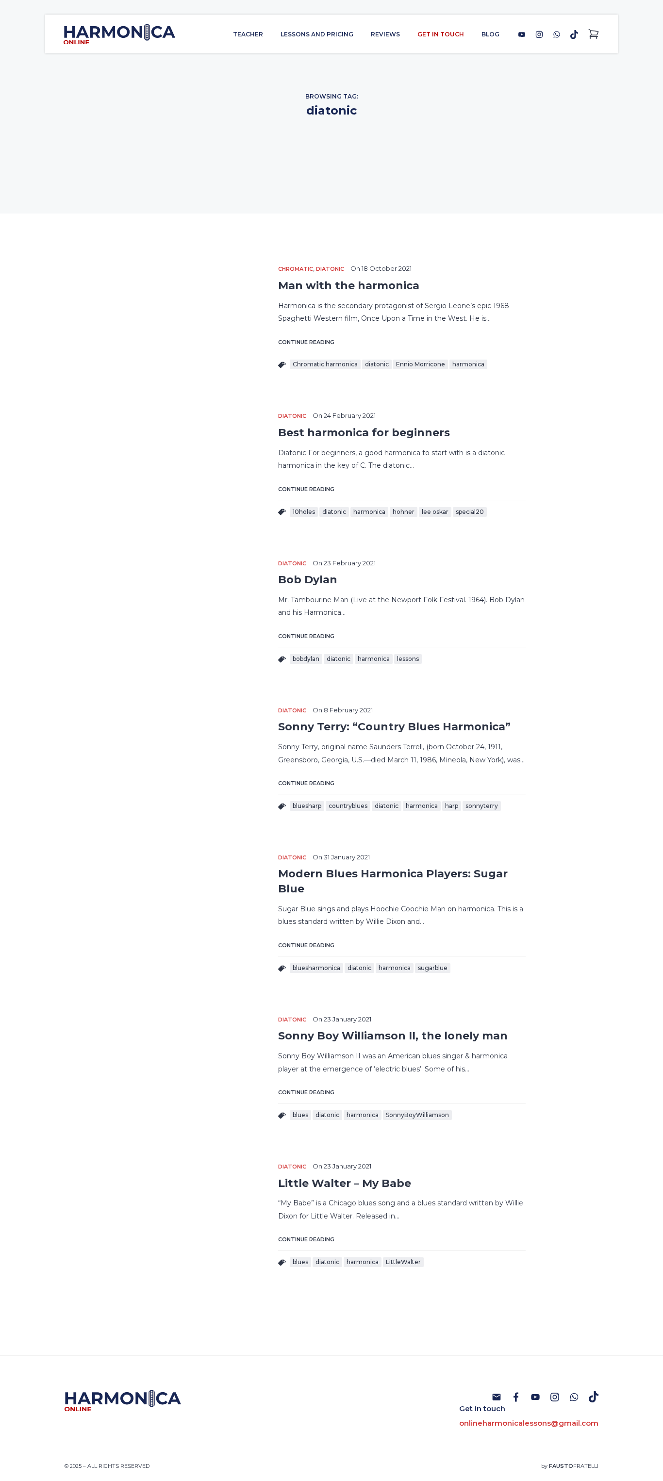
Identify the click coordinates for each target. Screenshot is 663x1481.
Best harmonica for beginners (364, 432)
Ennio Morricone (420, 364)
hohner (403, 511)
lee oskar (435, 511)
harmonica (468, 364)
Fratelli (573, 1466)
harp (451, 805)
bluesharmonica (316, 967)
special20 (470, 511)
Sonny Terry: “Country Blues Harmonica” (394, 726)
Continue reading (306, 342)
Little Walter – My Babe (344, 1183)
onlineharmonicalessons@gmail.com (528, 1423)
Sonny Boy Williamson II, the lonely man (393, 1035)
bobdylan (306, 658)
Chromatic (295, 268)
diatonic (377, 364)
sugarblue (433, 967)
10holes (304, 511)
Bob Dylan (307, 579)
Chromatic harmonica (325, 364)
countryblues (348, 805)
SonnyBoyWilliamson (417, 1115)
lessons (408, 658)
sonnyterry (481, 805)
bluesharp (307, 805)
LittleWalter (403, 1262)
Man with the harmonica (348, 285)
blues (300, 1115)
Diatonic (330, 268)
